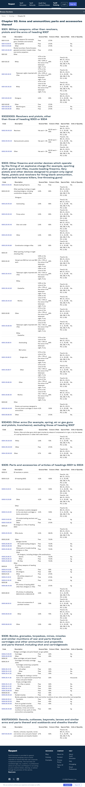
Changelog (72, 764)
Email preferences (73, 768)
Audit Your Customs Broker (44, 4)
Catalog (11, 16)
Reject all (77, 785)
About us (60, 754)
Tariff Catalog (56, 4)
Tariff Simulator (23, 4)
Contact (60, 757)
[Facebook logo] (9, 779)
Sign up (72, 4)
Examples (49, 760)
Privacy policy (59, 761)
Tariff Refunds (32, 4)
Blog (47, 754)
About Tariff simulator (72, 756)
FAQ (70, 761)
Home (3, 16)
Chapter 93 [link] (21, 16)
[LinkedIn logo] (18, 779)
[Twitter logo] (13, 779)
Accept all (67, 785)
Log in (64, 4)
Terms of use (60, 766)
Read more (12, 772)
